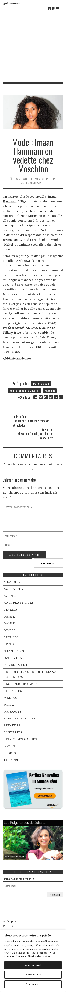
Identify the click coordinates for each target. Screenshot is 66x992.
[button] (53, 8)
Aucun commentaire (32, 183)
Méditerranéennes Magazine (24, 390)
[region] (33, 961)
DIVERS (9, 630)
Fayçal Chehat (42, 178)
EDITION (11, 637)
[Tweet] (41, 397)
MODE (9, 704)
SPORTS (10, 753)
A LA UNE (12, 581)
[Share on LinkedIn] (61, 397)
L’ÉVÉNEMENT (16, 665)
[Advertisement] (33, 46)
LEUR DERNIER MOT (20, 683)
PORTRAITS (13, 732)
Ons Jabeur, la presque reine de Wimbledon (31, 423)
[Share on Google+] (46, 397)
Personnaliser (33, 975)
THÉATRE (11, 760)
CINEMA (10, 609)
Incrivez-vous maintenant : (18, 879)
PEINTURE (12, 725)
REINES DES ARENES (20, 739)
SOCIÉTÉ (11, 746)
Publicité (9, 926)
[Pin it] (51, 397)
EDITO (9, 644)
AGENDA (11, 595)
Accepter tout (33, 965)
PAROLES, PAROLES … (21, 718)
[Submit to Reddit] (56, 397)
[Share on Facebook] (35, 397)
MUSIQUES (12, 711)
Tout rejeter (33, 984)
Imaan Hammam (41, 384)
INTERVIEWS (14, 658)
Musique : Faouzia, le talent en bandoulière (35, 435)
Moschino (50, 390)
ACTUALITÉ (13, 588)
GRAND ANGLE (16, 651)
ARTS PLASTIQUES (19, 602)
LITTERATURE (15, 690)
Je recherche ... (48, 563)
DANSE (9, 616)
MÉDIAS (10, 697)
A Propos (9, 921)
